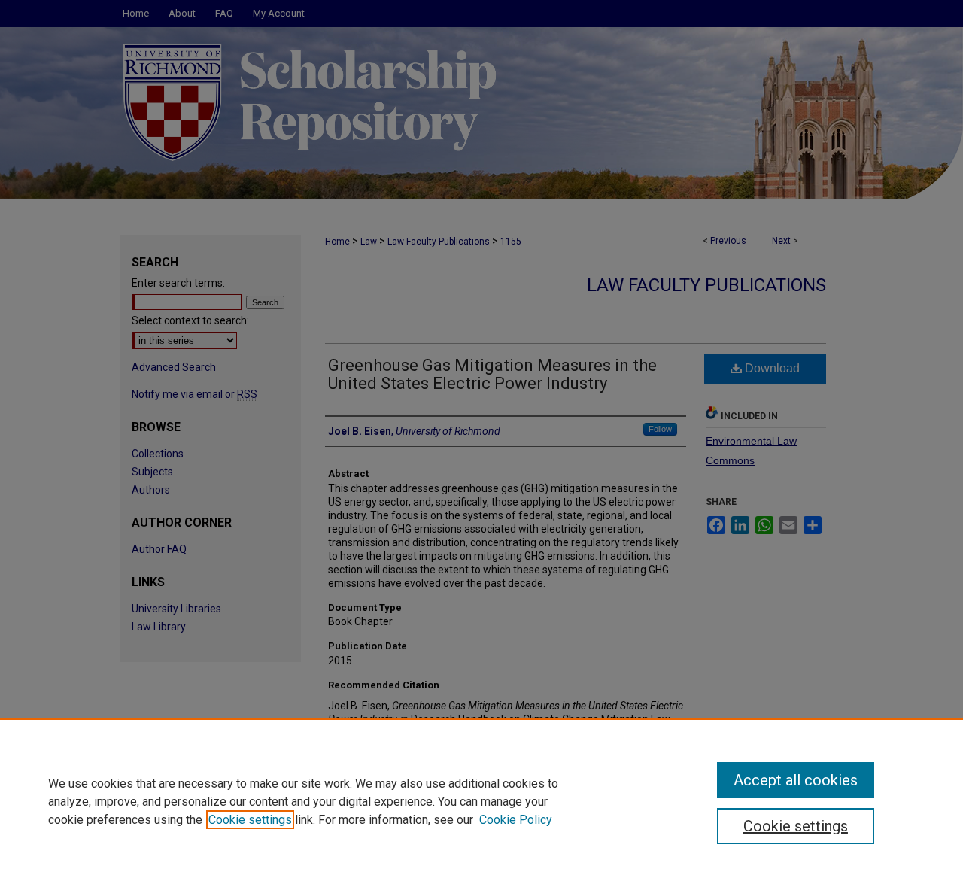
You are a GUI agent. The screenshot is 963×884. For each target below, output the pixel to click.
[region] (481, 801)
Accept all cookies (796, 780)
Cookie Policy (515, 820)
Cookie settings (250, 820)
